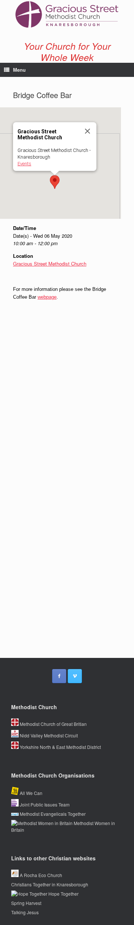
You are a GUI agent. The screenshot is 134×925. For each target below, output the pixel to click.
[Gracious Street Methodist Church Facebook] (59, 676)
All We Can (30, 793)
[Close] (87, 131)
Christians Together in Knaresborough (49, 884)
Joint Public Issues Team (44, 804)
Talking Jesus (25, 912)
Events (24, 163)
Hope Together (63, 893)
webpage (47, 297)
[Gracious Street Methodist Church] (67, 14)
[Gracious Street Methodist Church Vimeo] (75, 676)
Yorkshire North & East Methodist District (60, 747)
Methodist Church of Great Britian (53, 724)
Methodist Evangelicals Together (52, 814)
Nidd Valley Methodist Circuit (48, 735)
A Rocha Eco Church (40, 875)
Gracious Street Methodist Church (49, 263)
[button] (55, 182)
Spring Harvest (26, 903)
